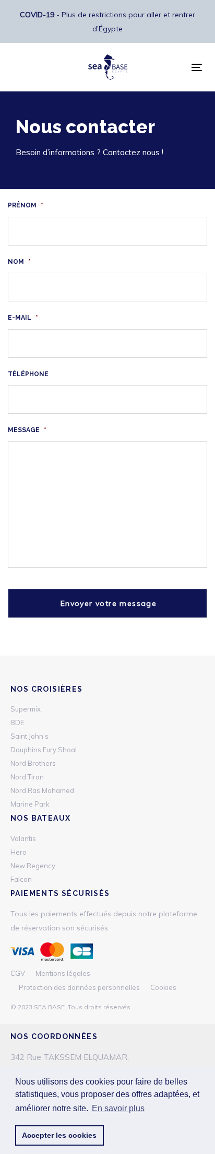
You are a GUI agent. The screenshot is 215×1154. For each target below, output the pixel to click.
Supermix (25, 709)
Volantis (23, 838)
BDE (17, 722)
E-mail (23, 317)
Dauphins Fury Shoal (43, 749)
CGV (17, 973)
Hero (18, 852)
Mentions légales (62, 973)
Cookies (163, 987)
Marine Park (30, 804)
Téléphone (28, 374)
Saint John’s (29, 736)
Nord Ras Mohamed (42, 790)
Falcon (21, 879)
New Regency (32, 865)
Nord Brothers (33, 763)
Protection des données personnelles (79, 987)
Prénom (25, 205)
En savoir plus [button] (118, 1108)
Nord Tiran (27, 777)
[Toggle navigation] (197, 67)
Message (27, 430)
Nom (19, 261)
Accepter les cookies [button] (59, 1135)
